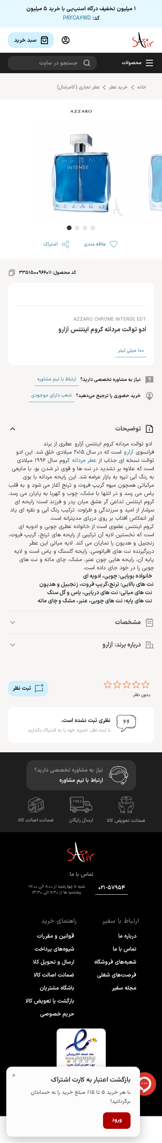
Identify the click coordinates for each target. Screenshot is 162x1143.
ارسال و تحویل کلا (53, 962)
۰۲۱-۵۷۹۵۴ (111, 888)
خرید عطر (118, 87)
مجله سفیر (124, 988)
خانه (141, 87)
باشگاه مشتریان (57, 988)
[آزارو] (81, 113)
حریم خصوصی (57, 1014)
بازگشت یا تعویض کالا (50, 1001)
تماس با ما (124, 949)
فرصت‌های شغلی (116, 975)
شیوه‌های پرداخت (54, 949)
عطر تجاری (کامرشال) (78, 87)
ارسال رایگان (81, 820)
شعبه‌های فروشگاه (115, 962)
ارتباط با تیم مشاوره (56, 379)
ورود (117, 1120)
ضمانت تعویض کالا (126, 820)
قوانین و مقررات (55, 936)
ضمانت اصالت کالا (36, 820)
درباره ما (127, 936)
